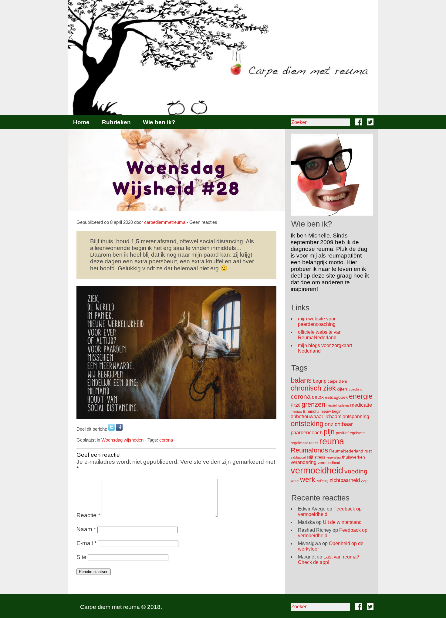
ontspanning (356, 416)
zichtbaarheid (344, 480)
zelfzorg (322, 481)
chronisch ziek (313, 388)
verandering (303, 462)
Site (81, 557)
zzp (364, 480)
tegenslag (333, 457)
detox (318, 397)
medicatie (361, 405)
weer (295, 480)
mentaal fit (298, 411)
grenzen (313, 404)
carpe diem (337, 381)
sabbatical (298, 457)
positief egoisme (350, 433)
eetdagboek (336, 397)
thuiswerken (353, 457)
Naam (86, 529)
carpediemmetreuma (164, 222)
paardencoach (307, 432)
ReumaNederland (346, 451)
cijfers (342, 389)
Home (81, 122)
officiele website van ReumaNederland (320, 334)
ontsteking (307, 423)
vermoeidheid (317, 470)
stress (319, 457)
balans (301, 380)
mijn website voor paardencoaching (317, 321)
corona (166, 439)
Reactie (88, 515)
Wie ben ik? (159, 122)
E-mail (86, 543)
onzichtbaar (339, 424)
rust (368, 451)
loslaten (343, 405)
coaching (355, 389)
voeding (355, 471)
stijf (310, 457)
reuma (331, 441)
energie (361, 396)
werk (307, 479)
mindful (313, 411)
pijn (329, 432)
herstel (331, 405)
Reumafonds (309, 450)
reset (313, 443)
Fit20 (295, 405)
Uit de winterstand (342, 522)
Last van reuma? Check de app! (328, 559)
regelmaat (299, 443)
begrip (319, 381)
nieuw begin (331, 411)
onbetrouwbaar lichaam (316, 416)
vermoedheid (329, 462)
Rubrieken (116, 122)
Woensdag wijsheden (122, 439)
